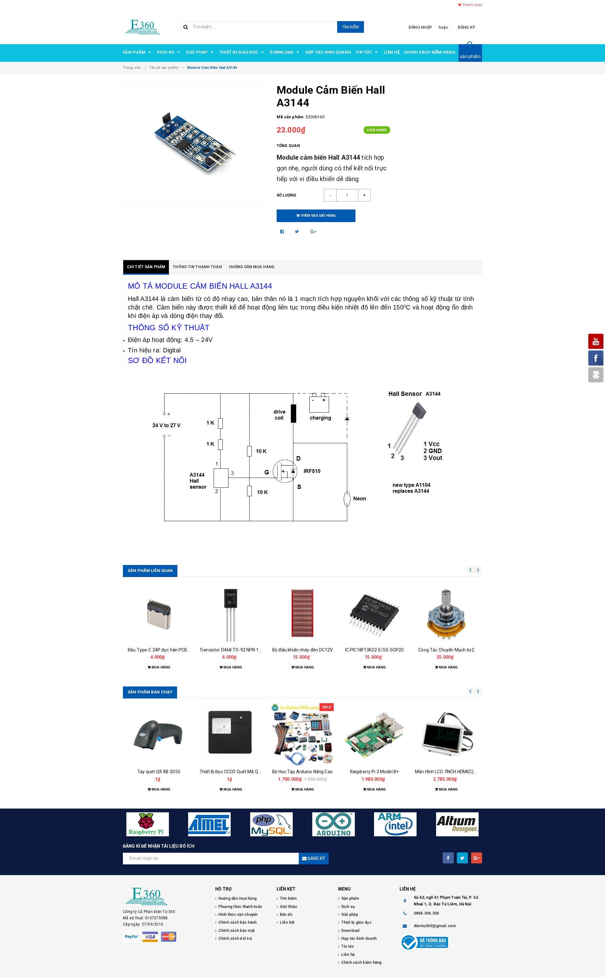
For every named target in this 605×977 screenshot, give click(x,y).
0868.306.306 (426, 913)
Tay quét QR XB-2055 (158, 771)
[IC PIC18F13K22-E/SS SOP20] (374, 615)
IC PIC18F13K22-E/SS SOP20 (374, 649)
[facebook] (448, 857)
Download (282, 52)
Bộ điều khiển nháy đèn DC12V (302, 649)
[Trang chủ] (142, 26)
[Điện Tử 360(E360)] (164, 897)
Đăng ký (466, 27)
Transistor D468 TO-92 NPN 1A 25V (235, 649)
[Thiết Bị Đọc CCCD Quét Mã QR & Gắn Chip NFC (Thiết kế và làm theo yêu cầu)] (230, 734)
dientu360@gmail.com (435, 926)
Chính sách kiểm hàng (429, 52)
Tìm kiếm (350, 27)
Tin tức (364, 52)
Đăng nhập (420, 27)
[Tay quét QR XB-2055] (159, 734)
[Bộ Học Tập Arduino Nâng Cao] (302, 734)
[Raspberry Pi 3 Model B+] (374, 734)
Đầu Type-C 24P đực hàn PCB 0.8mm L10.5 (171, 649)
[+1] (313, 231)
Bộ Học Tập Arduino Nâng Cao (302, 771)
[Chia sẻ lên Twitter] (297, 231)
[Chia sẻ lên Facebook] (283, 231)
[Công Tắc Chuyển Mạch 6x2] (446, 615)
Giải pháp (197, 52)
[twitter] (462, 857)
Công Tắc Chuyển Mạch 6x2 (446, 649)
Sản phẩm (134, 52)
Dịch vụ (166, 52)
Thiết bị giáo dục (239, 52)
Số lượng (287, 195)
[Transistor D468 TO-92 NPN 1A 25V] (230, 615)
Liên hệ (392, 52)
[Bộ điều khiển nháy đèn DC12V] (302, 615)
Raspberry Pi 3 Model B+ (374, 771)
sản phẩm (470, 56)
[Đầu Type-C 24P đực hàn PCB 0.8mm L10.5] (159, 615)
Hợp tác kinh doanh (328, 52)
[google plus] (476, 857)
